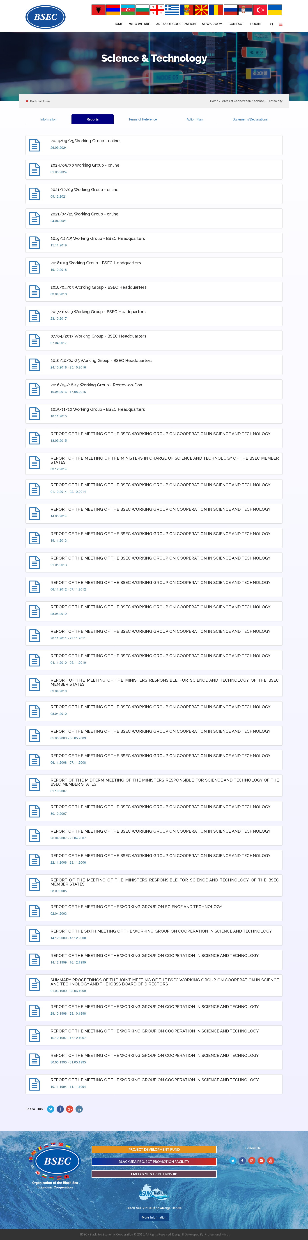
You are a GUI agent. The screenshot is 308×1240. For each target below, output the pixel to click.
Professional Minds (217, 1234)
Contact (236, 24)
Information (48, 119)
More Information (154, 1217)
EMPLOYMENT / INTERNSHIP (154, 1174)
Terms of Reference (143, 119)
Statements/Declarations (250, 119)
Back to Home (40, 101)
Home (118, 24)
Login (255, 24)
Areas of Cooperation (176, 24)
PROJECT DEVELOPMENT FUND (154, 1149)
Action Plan (195, 119)
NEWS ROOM (212, 24)
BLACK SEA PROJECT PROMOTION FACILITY (154, 1162)
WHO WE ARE (139, 24)
